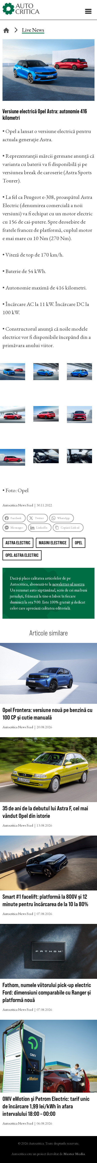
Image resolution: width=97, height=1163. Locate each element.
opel (78, 542)
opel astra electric (22, 555)
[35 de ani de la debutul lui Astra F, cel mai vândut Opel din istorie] (48, 770)
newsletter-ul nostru (68, 584)
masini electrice (52, 542)
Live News (33, 29)
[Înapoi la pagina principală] (6, 29)
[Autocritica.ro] (21, 8)
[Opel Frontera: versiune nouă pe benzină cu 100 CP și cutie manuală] (48, 674)
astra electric (17, 542)
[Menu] (88, 11)
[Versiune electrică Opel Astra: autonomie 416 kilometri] (48, 99)
